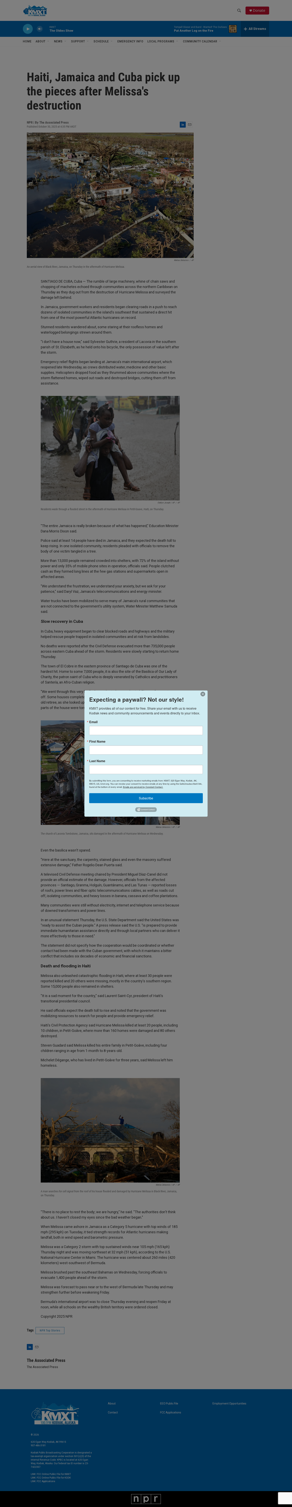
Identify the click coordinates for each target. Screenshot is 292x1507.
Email (93, 721)
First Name (97, 741)
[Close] (204, 693)
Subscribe (146, 798)
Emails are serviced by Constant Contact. (143, 786)
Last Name (97, 760)
